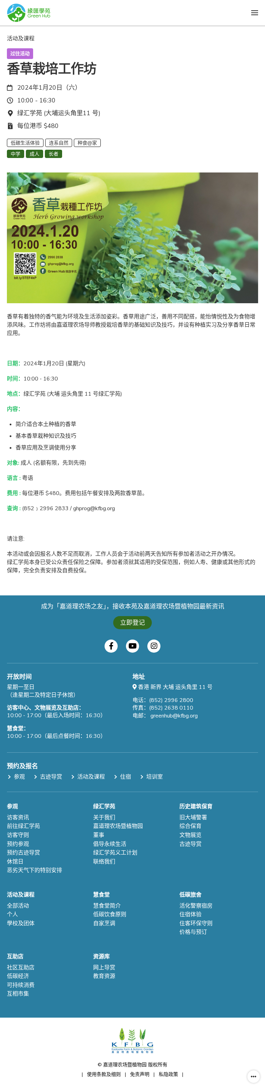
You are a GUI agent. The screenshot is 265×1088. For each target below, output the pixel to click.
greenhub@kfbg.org (174, 716)
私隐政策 (168, 1074)
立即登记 (132, 623)
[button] (254, 13)
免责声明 (139, 1074)
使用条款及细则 (104, 1074)
